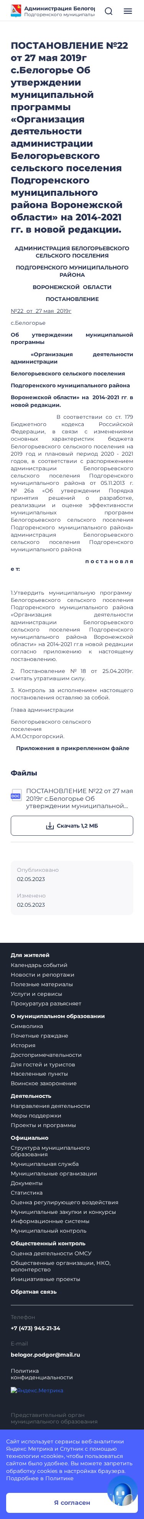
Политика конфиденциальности (42, 1374)
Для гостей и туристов (43, 1064)
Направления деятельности (50, 1105)
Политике (59, 1478)
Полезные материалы (42, 984)
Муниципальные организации (54, 1173)
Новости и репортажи (42, 974)
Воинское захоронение (44, 1083)
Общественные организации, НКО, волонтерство (61, 1266)
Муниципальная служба (45, 1163)
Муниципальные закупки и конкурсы (63, 1211)
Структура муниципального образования (50, 1151)
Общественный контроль (48, 1243)
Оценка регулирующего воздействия (64, 1202)
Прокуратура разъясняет (46, 1003)
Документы (27, 1183)
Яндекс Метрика (29, 1448)
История (23, 1045)
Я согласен (72, 1502)
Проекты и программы (43, 1125)
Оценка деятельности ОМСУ (51, 1253)
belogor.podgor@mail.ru (45, 1355)
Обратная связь (33, 1292)
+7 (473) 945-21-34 (35, 1328)
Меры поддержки (36, 1115)
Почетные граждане (39, 1035)
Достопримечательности (46, 1054)
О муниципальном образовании (58, 1016)
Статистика (27, 1192)
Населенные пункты (39, 1073)
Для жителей (30, 955)
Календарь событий (39, 965)
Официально (29, 1138)
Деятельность (31, 1096)
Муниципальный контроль (48, 1230)
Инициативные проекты (45, 1279)
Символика (27, 1026)
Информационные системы (50, 1221)
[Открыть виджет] (122, 1490)
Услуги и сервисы (36, 993)
